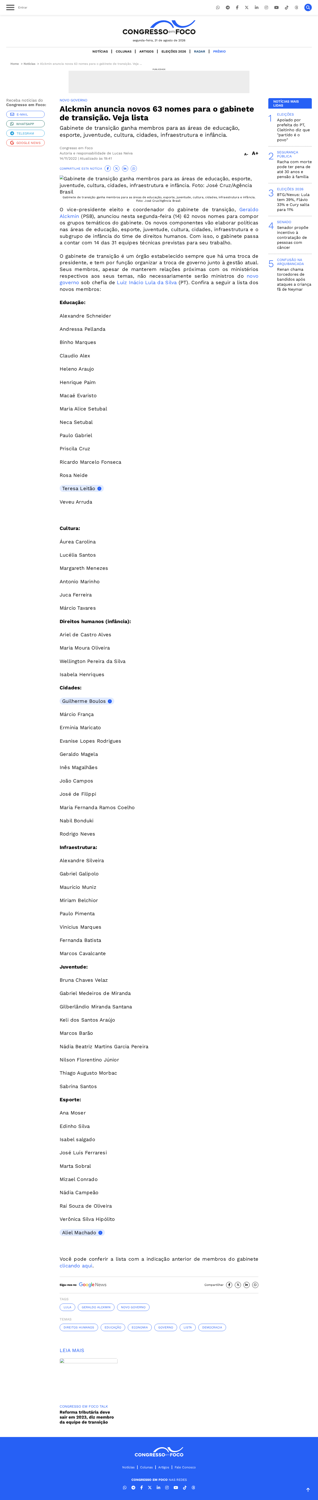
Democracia (212, 1327)
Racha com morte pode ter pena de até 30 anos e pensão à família (294, 169)
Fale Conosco (185, 1467)
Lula (67, 1307)
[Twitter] (247, 7)
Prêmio (219, 51)
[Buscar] (308, 7)
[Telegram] (228, 7)
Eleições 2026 (173, 51)
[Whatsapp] (218, 7)
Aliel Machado (79, 1233)
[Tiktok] (286, 7)
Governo (165, 1327)
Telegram (25, 133)
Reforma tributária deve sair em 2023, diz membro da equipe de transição (87, 1417)
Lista (188, 1327)
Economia (140, 1327)
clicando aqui (76, 1266)
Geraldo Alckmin (96, 1307)
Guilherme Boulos (84, 701)
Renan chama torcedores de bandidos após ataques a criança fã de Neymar (294, 279)
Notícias (100, 51)
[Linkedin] (256, 7)
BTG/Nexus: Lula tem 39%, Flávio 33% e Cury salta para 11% (293, 202)
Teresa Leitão (78, 488)
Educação (113, 1327)
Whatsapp (25, 124)
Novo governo (133, 1307)
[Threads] (296, 7)
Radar (199, 51)
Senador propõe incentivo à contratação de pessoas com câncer (292, 237)
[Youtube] (276, 7)
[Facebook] (237, 7)
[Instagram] (266, 7)
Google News (28, 143)
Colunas (123, 51)
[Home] (159, 27)
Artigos (146, 51)
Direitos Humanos (79, 1327)
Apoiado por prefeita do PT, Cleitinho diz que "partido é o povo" (293, 130)
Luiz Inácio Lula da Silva (147, 282)
